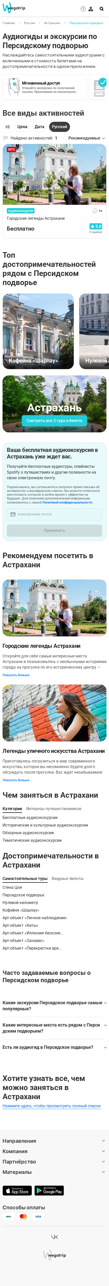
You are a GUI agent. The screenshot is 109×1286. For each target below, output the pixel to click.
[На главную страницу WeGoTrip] (14, 7)
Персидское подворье (86, 23)
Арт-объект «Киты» (21, 925)
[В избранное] (100, 150)
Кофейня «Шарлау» (21, 910)
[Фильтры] (8, 127)
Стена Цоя (12, 887)
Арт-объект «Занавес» (23, 940)
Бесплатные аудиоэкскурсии (30, 817)
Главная (9, 23)
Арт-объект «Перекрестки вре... (32, 948)
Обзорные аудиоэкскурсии (28, 832)
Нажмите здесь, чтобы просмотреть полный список (52, 1105)
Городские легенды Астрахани (41, 646)
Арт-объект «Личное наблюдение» (35, 917)
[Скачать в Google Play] (49, 1191)
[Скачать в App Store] (17, 1191)
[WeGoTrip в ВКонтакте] (54, 1237)
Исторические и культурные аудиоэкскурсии (45, 825)
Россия (29, 23)
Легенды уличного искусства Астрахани (54, 751)
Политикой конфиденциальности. (67, 502)
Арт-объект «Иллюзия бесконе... (33, 933)
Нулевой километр (20, 902)
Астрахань (52, 23)
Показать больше (16, 675)
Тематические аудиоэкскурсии (32, 840)
